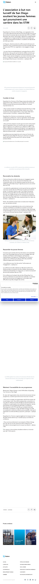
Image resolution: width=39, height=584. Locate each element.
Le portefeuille (6, 569)
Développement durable (8, 572)
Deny (7, 299)
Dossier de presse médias (25, 564)
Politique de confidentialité (26, 574)
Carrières (5, 574)
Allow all (31, 299)
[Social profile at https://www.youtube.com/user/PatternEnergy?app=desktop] (32, 580)
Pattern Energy (7, 2)
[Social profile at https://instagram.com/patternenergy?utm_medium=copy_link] (27, 580)
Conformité (22, 572)
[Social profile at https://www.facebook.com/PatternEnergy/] (25, 580)
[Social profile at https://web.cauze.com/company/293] (35, 580)
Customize (19, 299)
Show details (33, 296)
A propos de (5, 564)
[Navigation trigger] (35, 2)
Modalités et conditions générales (27, 569)
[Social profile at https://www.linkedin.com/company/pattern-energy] (30, 580)
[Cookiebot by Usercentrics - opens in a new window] (33, 283)
